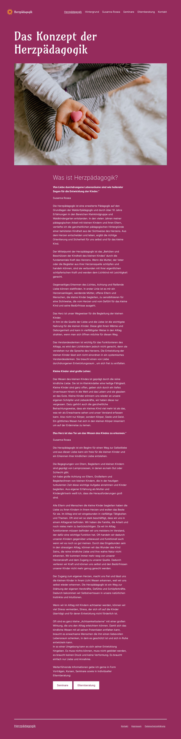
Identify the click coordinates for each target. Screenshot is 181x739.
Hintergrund (92, 11)
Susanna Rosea (111, 11)
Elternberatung (146, 11)
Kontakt (162, 11)
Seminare (128, 11)
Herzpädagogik (23, 12)
